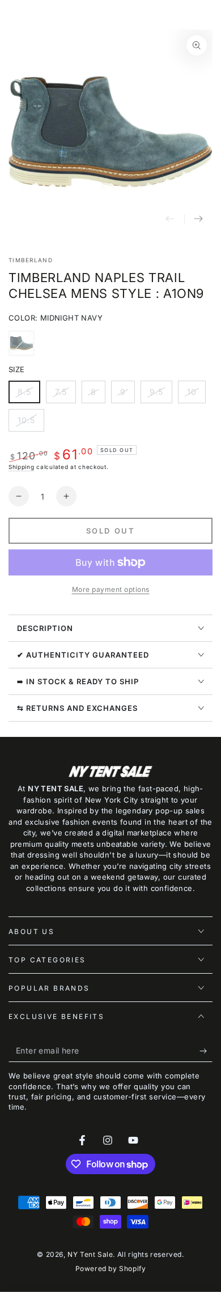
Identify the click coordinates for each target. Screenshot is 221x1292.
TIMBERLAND (30, 260)
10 (196, 395)
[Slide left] (170, 219)
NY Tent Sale (90, 1254)
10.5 (30, 423)
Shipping (21, 466)
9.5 (160, 395)
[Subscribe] (205, 1050)
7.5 (65, 395)
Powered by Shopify (110, 1268)
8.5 (28, 395)
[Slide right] (198, 219)
